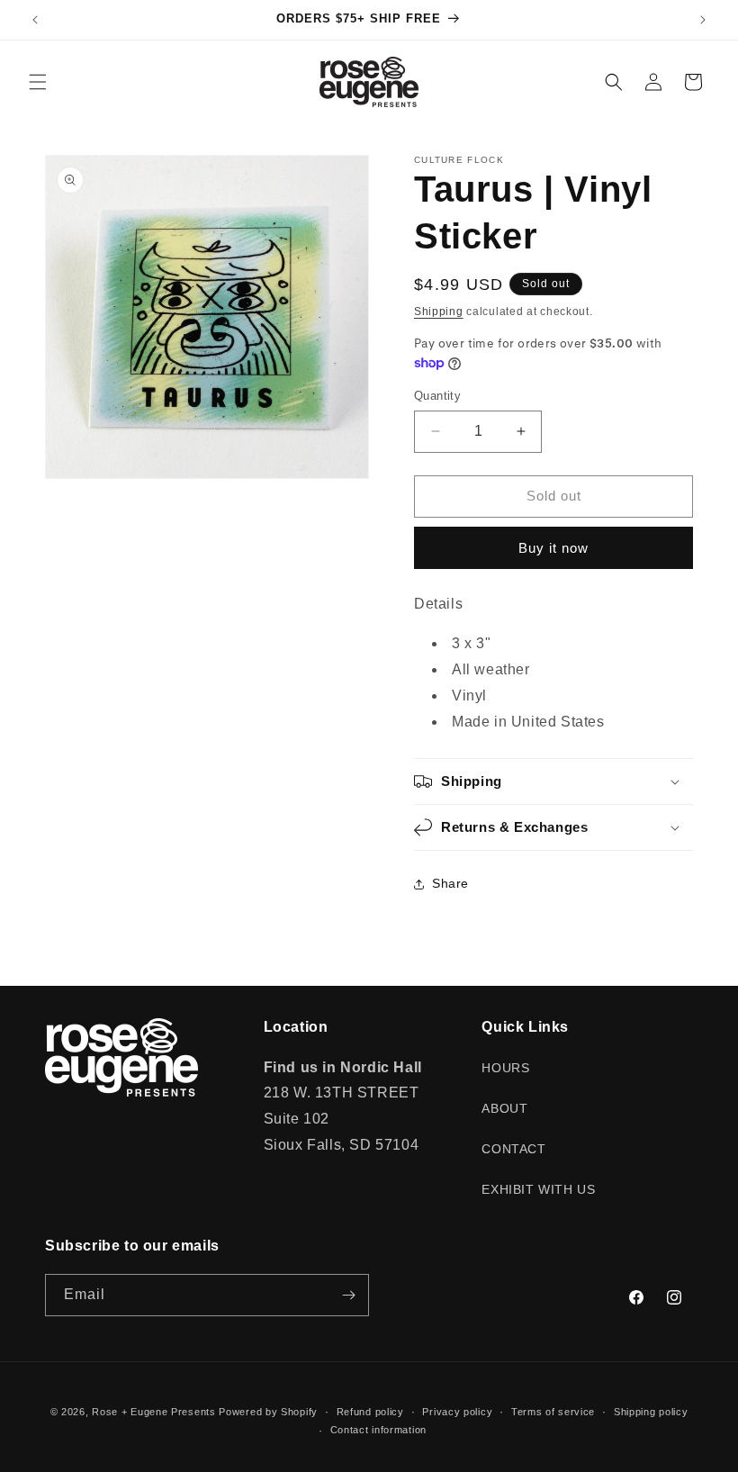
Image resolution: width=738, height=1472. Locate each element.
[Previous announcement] (35, 20)
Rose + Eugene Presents (153, 1411)
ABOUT (504, 1108)
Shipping (439, 311)
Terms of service (553, 1411)
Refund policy (370, 1411)
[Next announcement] (703, 20)
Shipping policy (651, 1411)
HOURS (505, 1068)
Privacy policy (457, 1411)
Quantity (437, 395)
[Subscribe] (348, 1295)
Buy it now (553, 547)
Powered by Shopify (268, 1411)
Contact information (378, 1429)
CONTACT (513, 1149)
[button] (38, 82)
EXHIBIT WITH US (538, 1189)
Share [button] (450, 883)
